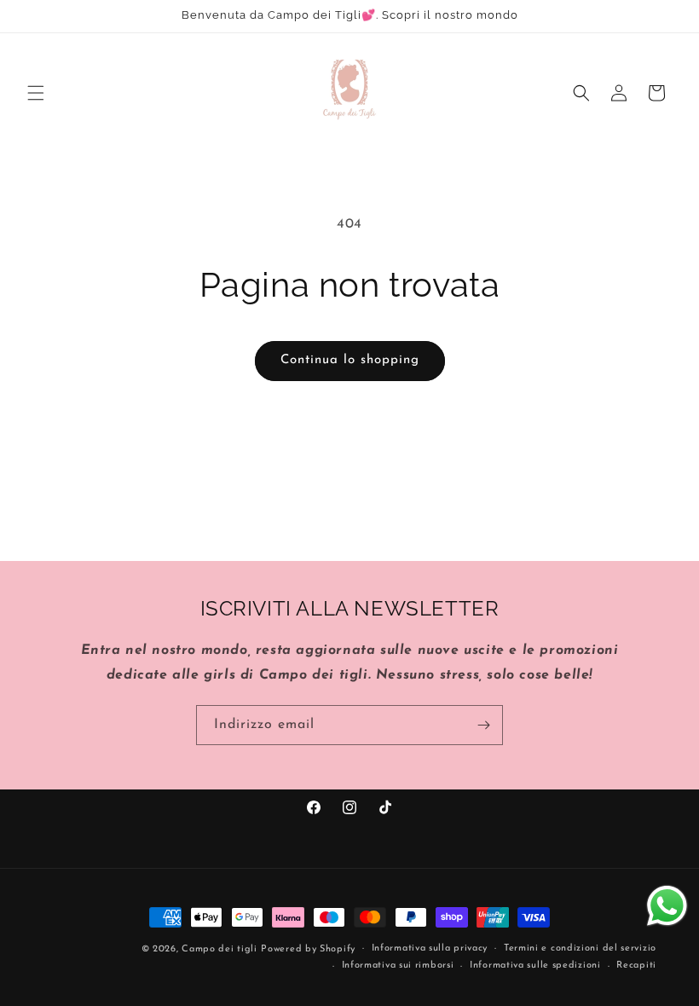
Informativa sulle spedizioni (535, 965)
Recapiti (636, 965)
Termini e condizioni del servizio (580, 948)
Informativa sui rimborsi (398, 965)
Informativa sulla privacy (430, 948)
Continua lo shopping (349, 360)
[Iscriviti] (483, 725)
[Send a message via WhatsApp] (667, 905)
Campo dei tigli (219, 949)
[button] (36, 93)
